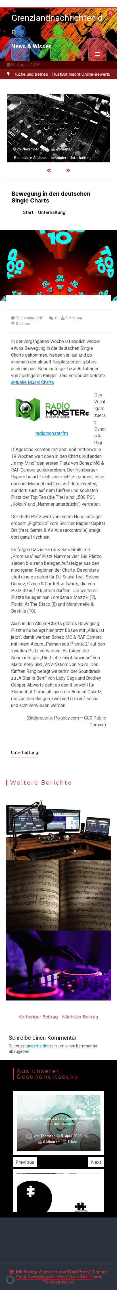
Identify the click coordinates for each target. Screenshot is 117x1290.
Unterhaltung (24, 752)
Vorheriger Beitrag (38, 1017)
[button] (97, 54)
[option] (58, 128)
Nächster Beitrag (80, 1017)
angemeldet (38, 1046)
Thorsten (48, 1136)
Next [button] (96, 1162)
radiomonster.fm (51, 433)
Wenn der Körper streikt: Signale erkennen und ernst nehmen (58, 1121)
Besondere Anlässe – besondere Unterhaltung (52, 157)
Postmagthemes (58, 1281)
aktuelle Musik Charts (32, 382)
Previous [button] (25, 1162)
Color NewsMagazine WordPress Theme (54, 1276)
